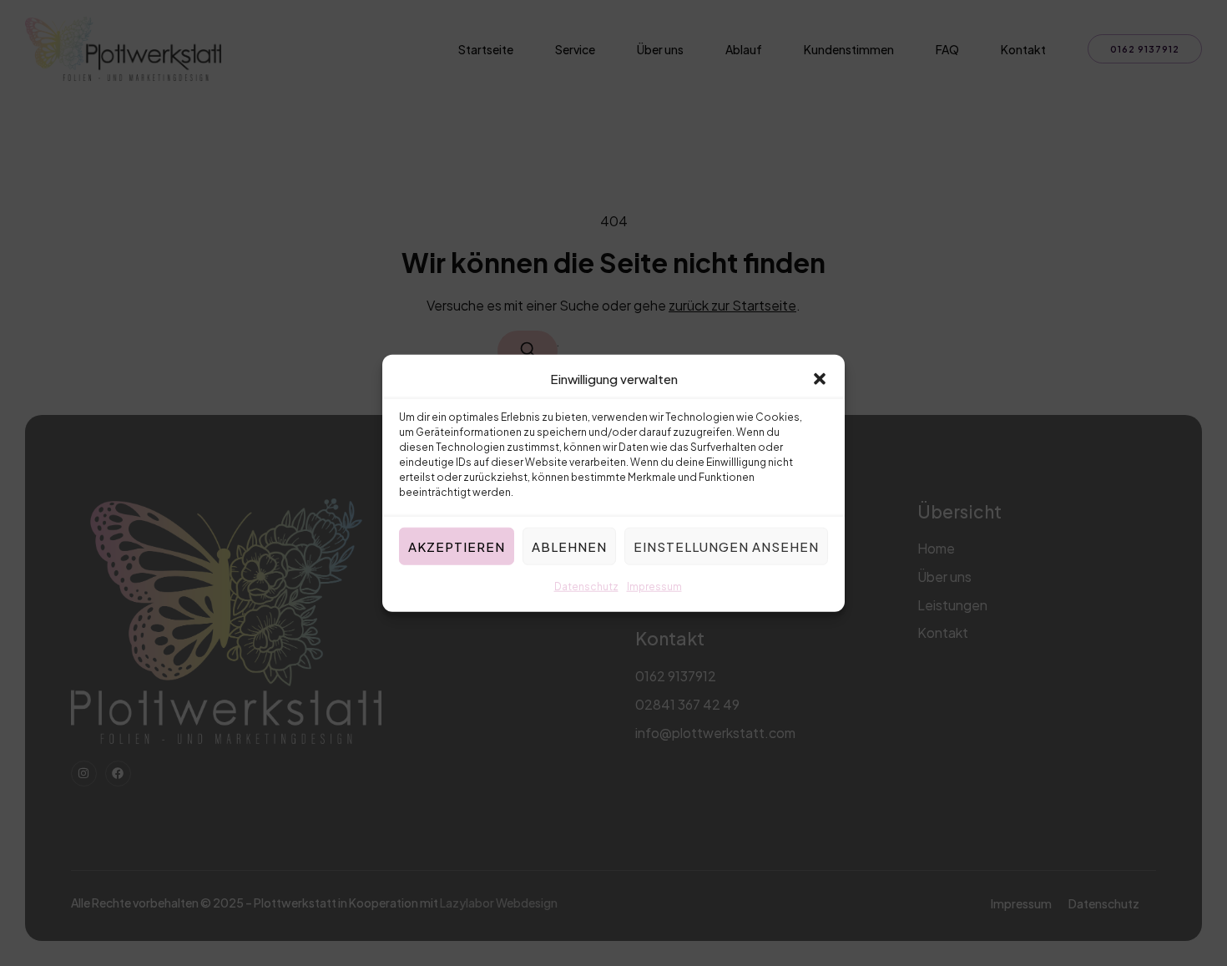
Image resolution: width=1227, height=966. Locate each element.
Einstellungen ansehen (726, 546)
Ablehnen (569, 546)
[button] (819, 379)
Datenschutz (586, 586)
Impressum (654, 586)
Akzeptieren (456, 546)
